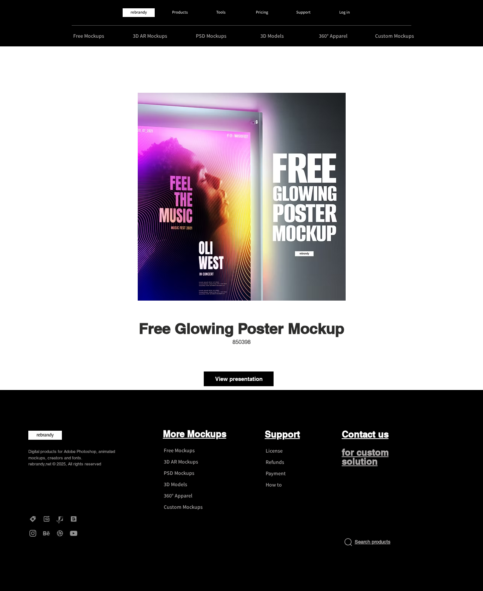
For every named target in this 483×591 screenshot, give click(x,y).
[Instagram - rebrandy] (32, 533)
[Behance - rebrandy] (46, 533)
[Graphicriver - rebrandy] (60, 518)
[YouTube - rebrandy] (73, 533)
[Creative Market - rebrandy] (32, 518)
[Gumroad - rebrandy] (46, 518)
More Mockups (194, 433)
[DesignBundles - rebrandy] (73, 518)
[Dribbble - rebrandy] (60, 533)
